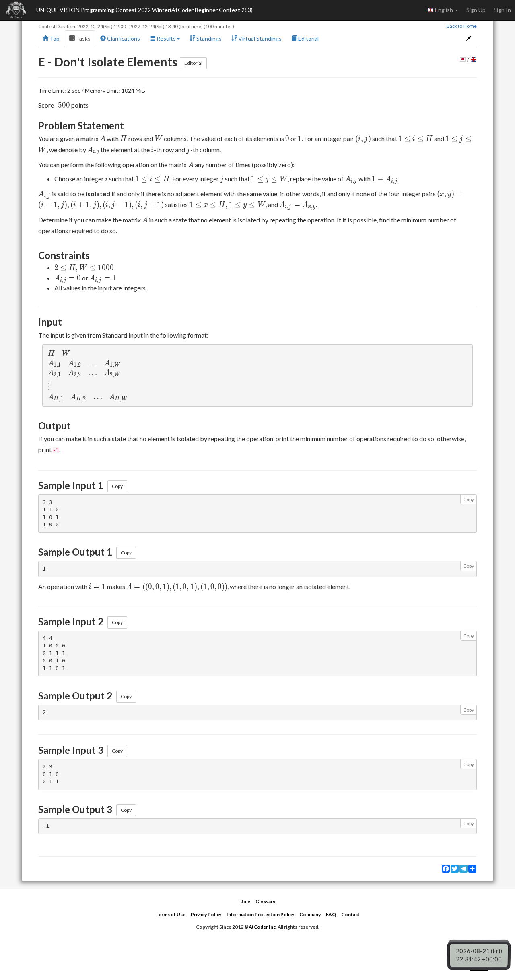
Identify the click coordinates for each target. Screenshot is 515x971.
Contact (350, 914)
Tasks (83, 38)
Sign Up (476, 9)
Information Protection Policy (260, 914)
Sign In (502, 9)
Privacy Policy (206, 914)
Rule (245, 901)
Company (310, 914)
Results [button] (165, 38)
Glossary (265, 901)
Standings (208, 38)
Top (54, 38)
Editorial (308, 38)
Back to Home (462, 26)
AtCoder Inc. (263, 927)
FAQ (331, 914)
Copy (117, 486)
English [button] (444, 9)
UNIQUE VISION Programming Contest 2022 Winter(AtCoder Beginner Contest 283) (144, 9)
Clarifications (123, 38)
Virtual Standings (259, 38)
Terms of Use (170, 914)
